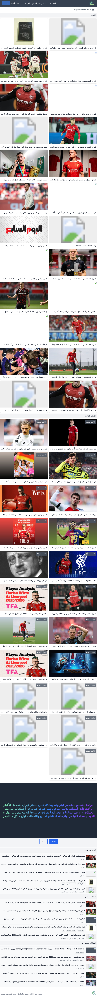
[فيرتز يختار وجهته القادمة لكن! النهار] (91, 865)
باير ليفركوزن (73, 960)
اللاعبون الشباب (63, 960)
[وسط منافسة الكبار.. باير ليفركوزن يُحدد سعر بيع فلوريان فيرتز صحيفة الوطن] (91, 857)
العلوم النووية (73, 892)
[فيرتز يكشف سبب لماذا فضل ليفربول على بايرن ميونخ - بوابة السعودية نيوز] (91, 874)
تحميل (6, 3)
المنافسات (54, 3)
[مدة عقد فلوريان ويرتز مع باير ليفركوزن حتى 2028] (91, 958)
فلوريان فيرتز (80, 952)
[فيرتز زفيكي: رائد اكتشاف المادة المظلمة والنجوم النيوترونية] (91, 882)
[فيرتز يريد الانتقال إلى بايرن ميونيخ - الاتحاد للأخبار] (91, 975)
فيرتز (82, 859)
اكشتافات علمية (71, 884)
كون (63, 884)
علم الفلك (81, 884)
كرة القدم (81, 960)
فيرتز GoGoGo (23, 994)
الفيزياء (81, 892)
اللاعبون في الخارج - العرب (35, 3)
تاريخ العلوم (64, 892)
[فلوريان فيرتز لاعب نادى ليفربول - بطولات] (91, 966)
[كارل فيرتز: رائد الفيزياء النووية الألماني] (91, 890)
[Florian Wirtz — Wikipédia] (91, 950)
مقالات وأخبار (16, 3)
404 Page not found (81, 10)
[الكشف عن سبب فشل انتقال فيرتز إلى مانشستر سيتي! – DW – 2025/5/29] (91, 983)
